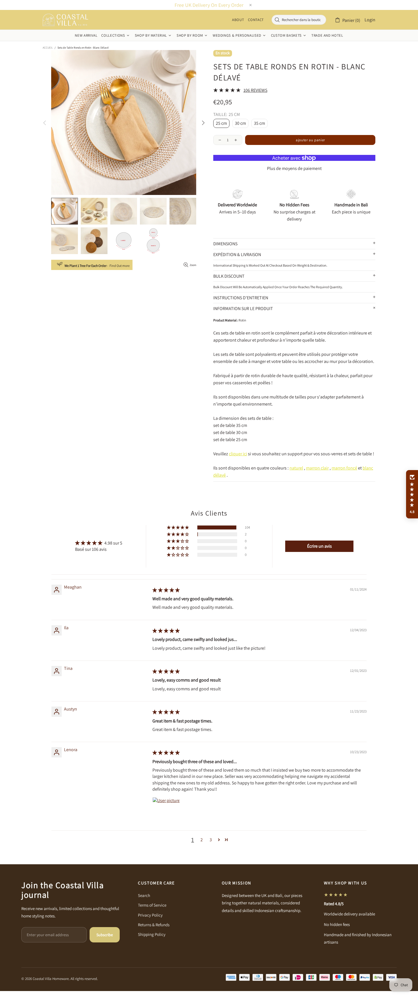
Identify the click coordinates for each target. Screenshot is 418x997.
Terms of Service (152, 905)
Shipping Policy (151, 934)
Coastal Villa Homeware (65, 20)
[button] (178, 527)
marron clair (317, 468)
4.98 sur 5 (113, 543)
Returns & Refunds (153, 924)
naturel (296, 468)
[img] (166, 590)
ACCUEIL (48, 47)
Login (370, 20)
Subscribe (104, 934)
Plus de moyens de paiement (294, 168)
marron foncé (344, 468)
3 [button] (211, 840)
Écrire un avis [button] (319, 546)
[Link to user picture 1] (166, 810)
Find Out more (119, 265)
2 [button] (201, 840)
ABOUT (238, 20)
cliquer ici (238, 454)
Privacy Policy (150, 915)
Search (144, 895)
